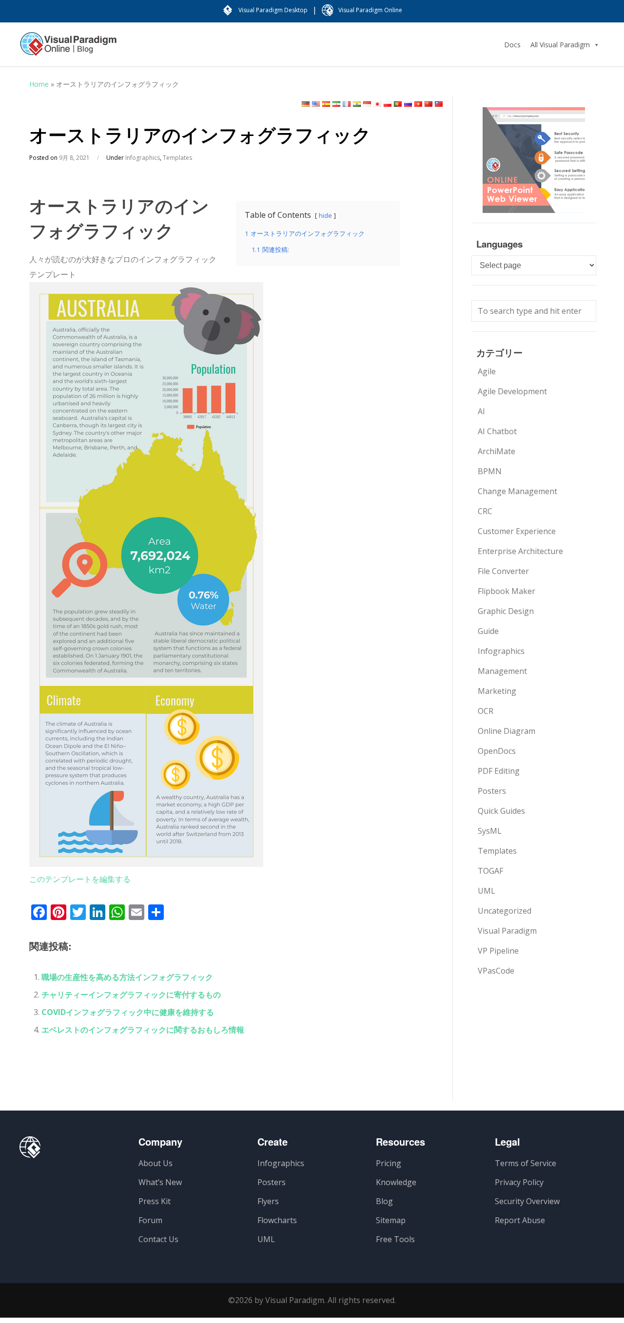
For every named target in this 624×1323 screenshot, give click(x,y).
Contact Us (158, 1239)
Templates (177, 157)
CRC (485, 511)
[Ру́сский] (408, 104)
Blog (384, 1201)
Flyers (268, 1201)
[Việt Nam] (418, 104)
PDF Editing (499, 771)
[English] (316, 104)
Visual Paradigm (507, 930)
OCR (485, 711)
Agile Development (512, 391)
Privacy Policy (519, 1182)
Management (502, 671)
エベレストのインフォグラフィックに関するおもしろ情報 (142, 1029)
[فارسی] (336, 104)
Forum (150, 1220)
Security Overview (527, 1201)
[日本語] (377, 104)
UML (486, 890)
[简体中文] (428, 104)
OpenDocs (497, 751)
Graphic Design (506, 611)
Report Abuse (520, 1220)
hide (325, 215)
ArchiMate (496, 451)
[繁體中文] (439, 104)
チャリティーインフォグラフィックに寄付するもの (131, 994)
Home (39, 84)
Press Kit (154, 1201)
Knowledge (396, 1182)
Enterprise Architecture (520, 551)
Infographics (142, 157)
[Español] (326, 104)
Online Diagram (506, 731)
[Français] (347, 104)
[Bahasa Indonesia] (367, 104)
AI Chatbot (497, 431)
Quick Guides (501, 810)
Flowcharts (277, 1220)
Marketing (497, 691)
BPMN (490, 471)
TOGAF (490, 870)
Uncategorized (504, 910)
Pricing (388, 1163)
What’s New (160, 1182)
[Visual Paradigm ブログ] (68, 48)
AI (481, 411)
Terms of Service (525, 1163)
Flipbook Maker (506, 591)
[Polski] (387, 104)
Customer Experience (517, 531)
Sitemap (391, 1220)
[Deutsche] (306, 104)
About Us (155, 1163)
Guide (488, 631)
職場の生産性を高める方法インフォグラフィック (127, 977)
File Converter (503, 571)
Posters (492, 791)
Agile (487, 371)
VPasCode (496, 970)
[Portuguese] (398, 104)
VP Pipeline (498, 950)
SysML (490, 830)
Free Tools (395, 1239)
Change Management (517, 491)
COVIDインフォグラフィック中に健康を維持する (127, 1012)
